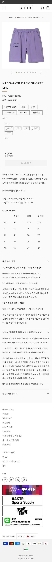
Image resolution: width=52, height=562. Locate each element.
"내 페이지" (7, 418)
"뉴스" (4, 457)
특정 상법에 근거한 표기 (12, 436)
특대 (35, 128)
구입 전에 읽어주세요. (11, 461)
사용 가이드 (7, 427)
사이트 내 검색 (8, 452)
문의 (4, 465)
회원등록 (6, 422)
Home (11, 17)
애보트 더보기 (8, 409)
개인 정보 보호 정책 (10, 440)
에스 (9, 128)
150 (8, 133)
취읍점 (5, 414)
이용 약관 (6, 444)
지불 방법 (6, 431)
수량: (6, 138)
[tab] (16, 72)
